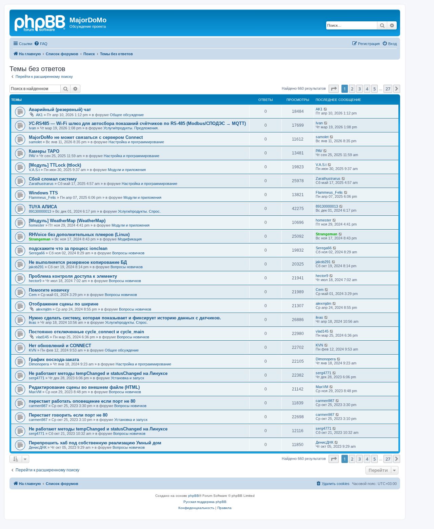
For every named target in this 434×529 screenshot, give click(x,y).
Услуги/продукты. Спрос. (139, 211)
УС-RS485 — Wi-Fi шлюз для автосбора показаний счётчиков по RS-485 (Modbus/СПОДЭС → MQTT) (137, 123)
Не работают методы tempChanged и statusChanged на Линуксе (98, 373)
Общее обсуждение (127, 115)
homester (36, 225)
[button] (334, 89)
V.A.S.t (34, 170)
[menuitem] (40, 44)
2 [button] (352, 89)
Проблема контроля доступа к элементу (73, 276)
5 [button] (374, 89)
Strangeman (40, 239)
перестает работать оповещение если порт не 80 (82, 401)
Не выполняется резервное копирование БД (78, 262)
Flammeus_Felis (42, 197)
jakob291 (36, 267)
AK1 (39, 115)
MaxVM (35, 392)
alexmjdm (44, 309)
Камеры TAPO (44, 151)
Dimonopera (39, 364)
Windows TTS (43, 192)
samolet (35, 142)
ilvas (32, 322)
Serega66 (37, 253)
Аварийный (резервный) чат (60, 109)
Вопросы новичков (128, 253)
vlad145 (42, 337)
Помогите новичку (49, 290)
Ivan (32, 128)
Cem (33, 295)
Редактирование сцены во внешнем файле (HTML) (84, 387)
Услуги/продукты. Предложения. (131, 128)
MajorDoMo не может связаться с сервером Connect (86, 137)
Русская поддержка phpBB (204, 502)
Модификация (130, 239)
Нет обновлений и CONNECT (60, 345)
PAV (32, 156)
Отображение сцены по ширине (63, 303)
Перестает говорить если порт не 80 (68, 415)
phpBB (193, 496)
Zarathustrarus (41, 184)
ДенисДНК (37, 447)
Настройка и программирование (136, 142)
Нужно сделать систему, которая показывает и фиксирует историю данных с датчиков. (125, 317)
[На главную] (40, 22)
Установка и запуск (127, 378)
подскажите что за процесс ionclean (68, 248)
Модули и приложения (127, 170)
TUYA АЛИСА (43, 206)
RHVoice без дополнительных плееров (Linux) (79, 234)
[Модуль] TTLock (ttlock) (55, 165)
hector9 (35, 281)
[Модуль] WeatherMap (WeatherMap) (67, 220)
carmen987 (38, 406)
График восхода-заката (54, 359)
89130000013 (40, 211)
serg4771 (36, 378)
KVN (32, 350)
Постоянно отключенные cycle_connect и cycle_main (86, 331)
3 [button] (359, 89)
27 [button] (388, 89)
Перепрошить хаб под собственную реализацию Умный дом (95, 442)
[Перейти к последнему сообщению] (325, 109)
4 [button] (367, 89)
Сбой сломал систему (53, 179)
